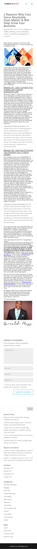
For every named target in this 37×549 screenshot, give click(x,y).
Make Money (8, 499)
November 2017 (9, 468)
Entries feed (7, 531)
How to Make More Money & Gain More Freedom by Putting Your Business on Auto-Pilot (18, 453)
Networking (7, 505)
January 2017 (8, 471)
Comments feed (9, 534)
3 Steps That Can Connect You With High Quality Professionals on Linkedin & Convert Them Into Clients (17, 430)
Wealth (6, 520)
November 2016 (9, 474)
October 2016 (8, 477)
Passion (6, 34)
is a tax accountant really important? (15, 450)
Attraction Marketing (10, 485)
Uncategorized (22, 34)
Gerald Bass (9, 29)
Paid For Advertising (22, 32)
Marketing (12, 32)
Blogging (26, 29)
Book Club (7, 490)
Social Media (13, 34)
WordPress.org (8, 537)
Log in (5, 528)
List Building (7, 496)
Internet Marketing (9, 493)
